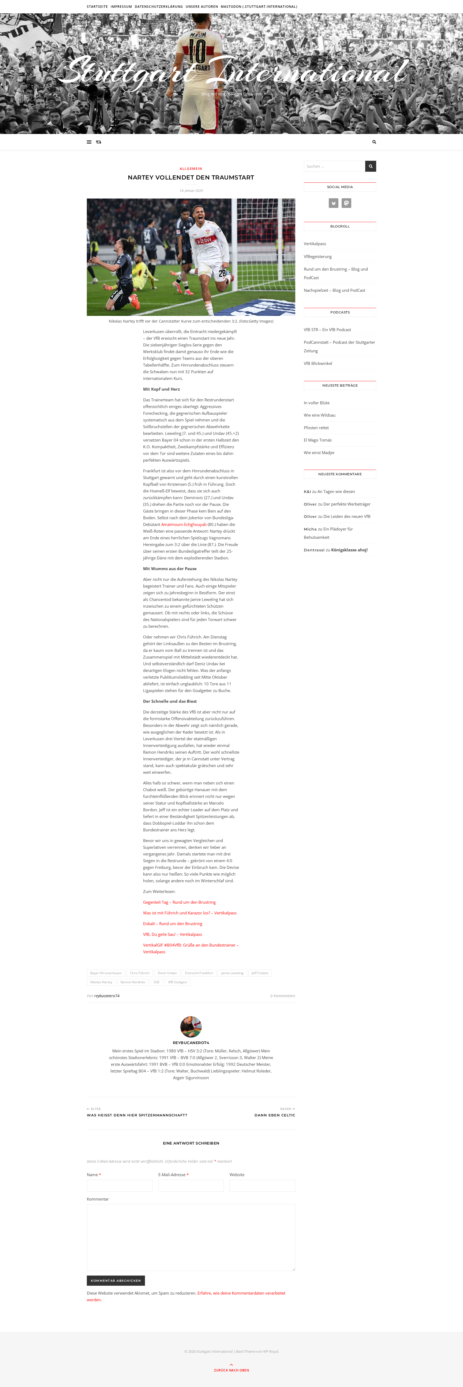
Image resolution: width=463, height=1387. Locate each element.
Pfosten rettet (316, 427)
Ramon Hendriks (133, 982)
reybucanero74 (107, 995)
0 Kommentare (282, 995)
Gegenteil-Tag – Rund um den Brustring (179, 902)
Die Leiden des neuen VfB (347, 516)
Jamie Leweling (232, 973)
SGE (157, 982)
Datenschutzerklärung (159, 6)
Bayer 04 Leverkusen (106, 973)
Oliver (310, 504)
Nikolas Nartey (101, 982)
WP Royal (270, 1351)
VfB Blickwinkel (318, 363)
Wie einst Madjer (319, 452)
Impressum (121, 6)
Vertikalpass (315, 243)
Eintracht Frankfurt (199, 973)
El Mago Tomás (318, 440)
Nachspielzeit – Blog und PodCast (334, 290)
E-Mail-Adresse (173, 1174)
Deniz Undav (167, 973)
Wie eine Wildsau (319, 415)
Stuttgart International (231, 70)
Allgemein (191, 168)
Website (237, 1174)
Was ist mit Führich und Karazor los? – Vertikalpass (190, 912)
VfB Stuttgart (177, 982)
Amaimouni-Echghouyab (184, 524)
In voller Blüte (317, 402)
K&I (307, 491)
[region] (70, 1341)
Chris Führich (140, 973)
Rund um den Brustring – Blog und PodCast (336, 273)
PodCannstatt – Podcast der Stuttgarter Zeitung (339, 346)
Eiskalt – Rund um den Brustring (172, 923)
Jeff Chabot (260, 973)
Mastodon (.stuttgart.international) (259, 6)
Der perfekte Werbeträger (347, 504)
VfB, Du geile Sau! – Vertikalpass (172, 934)
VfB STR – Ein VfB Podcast (327, 329)
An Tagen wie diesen (336, 491)
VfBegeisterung (318, 256)
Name (94, 1174)
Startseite (97, 6)
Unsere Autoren (202, 6)
